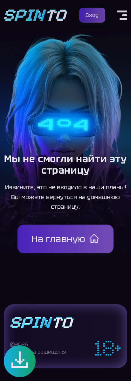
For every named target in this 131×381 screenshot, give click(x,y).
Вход (92, 15)
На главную (58, 239)
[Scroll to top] (120, 367)
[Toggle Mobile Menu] (122, 15)
